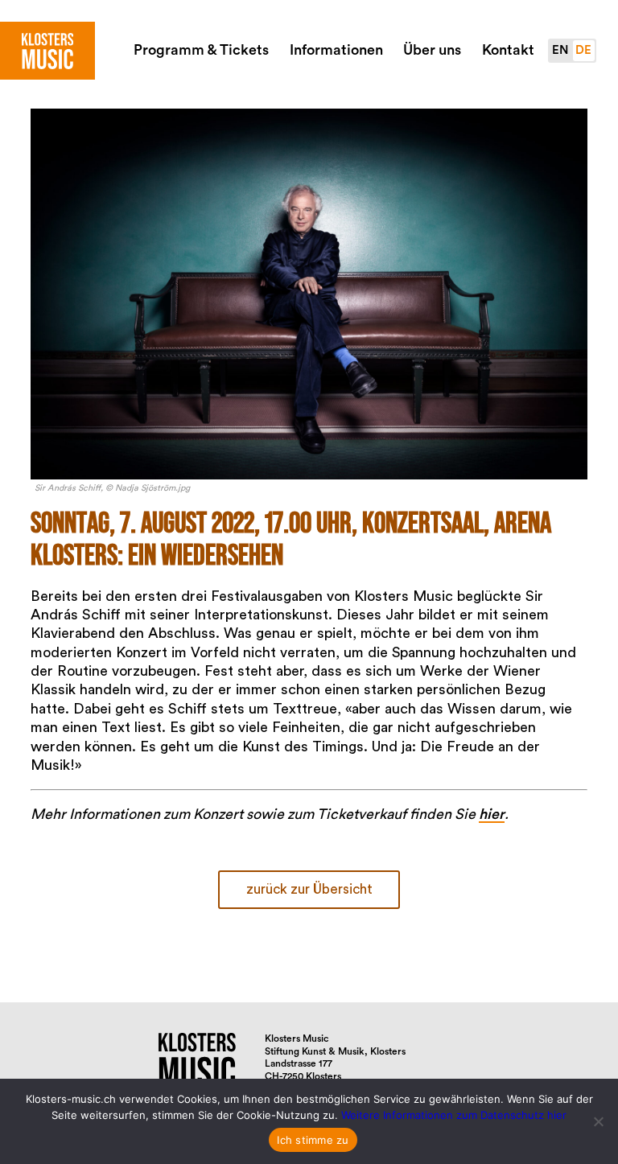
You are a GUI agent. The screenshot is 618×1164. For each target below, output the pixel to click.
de (583, 50)
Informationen (336, 50)
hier (492, 814)
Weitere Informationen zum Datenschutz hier (453, 1114)
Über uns (432, 50)
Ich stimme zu (312, 1139)
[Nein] (598, 1121)
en (560, 50)
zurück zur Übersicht (309, 889)
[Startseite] (47, 51)
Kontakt (508, 50)
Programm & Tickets (201, 50)
